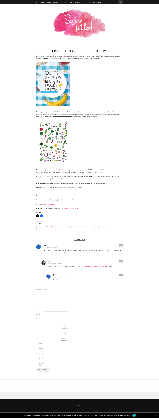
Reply (120, 245)
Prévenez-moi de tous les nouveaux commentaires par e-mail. (42, 348)
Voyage (56, 2)
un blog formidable (63, 170)
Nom (38, 310)
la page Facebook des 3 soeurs (69, 208)
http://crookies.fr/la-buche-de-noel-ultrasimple (93, 266)
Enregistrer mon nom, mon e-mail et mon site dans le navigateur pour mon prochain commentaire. (64, 332)
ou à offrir (50, 187)
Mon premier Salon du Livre (100, 226)
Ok (134, 415)
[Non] (157, 415)
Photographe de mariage (92, 2)
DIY (62, 2)
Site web (38, 319)
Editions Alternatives (49, 204)
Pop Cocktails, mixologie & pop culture (46, 226)
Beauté (42, 2)
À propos (69, 2)
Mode (49, 2)
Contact (77, 2)
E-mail (38, 314)
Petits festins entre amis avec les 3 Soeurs (75, 226)
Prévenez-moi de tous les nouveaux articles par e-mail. (42, 360)
